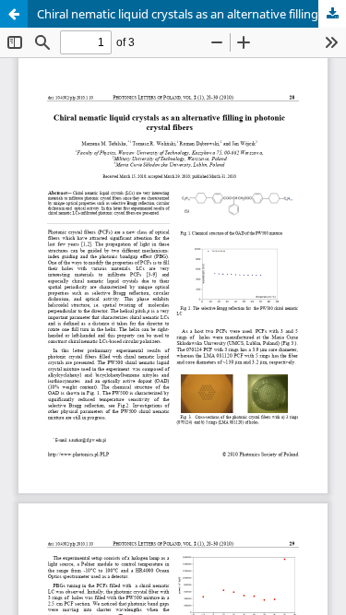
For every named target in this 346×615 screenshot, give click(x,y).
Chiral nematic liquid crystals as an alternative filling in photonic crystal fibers (191, 14)
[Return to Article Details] (14, 14)
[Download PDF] (332, 14)
